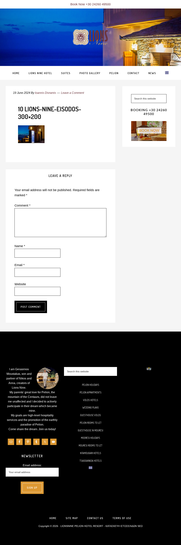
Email (19, 265)
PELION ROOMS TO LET (90, 422)
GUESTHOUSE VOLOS (90, 415)
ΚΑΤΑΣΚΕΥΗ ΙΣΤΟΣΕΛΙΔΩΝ (121, 526)
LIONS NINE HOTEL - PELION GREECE (90, 37)
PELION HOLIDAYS (90, 384)
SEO (140, 526)
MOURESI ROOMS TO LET (90, 445)
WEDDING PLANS (90, 407)
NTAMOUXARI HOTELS (90, 453)
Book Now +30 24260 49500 (90, 4)
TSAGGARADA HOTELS (91, 460)
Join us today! (47, 429)
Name (19, 246)
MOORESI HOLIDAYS (90, 437)
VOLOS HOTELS (90, 400)
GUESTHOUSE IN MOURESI (90, 430)
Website (20, 284)
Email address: (32, 465)
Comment (22, 205)
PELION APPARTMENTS (90, 392)
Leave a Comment (72, 92)
